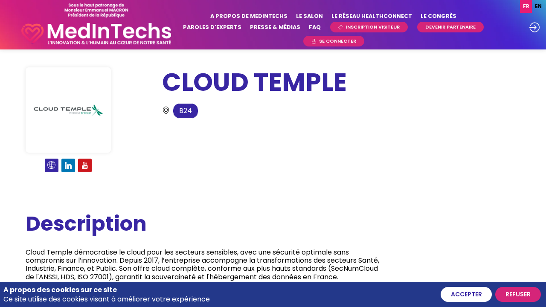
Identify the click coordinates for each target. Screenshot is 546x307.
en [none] (538, 6)
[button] (369, 27)
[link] (249, 16)
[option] (538, 6)
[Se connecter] (534, 27)
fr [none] (526, 6)
